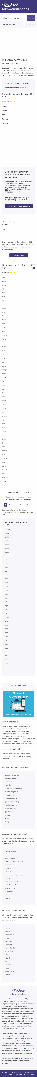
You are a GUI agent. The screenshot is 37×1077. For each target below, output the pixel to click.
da (6, 656)
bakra (4, 358)
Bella (4, 397)
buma (4, 481)
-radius (7, 965)
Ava (3, 351)
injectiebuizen (10, 795)
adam (7, 529)
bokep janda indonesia (13, 788)
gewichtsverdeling (12, 802)
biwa (4, 431)
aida (7, 537)
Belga (4, 393)
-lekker (7, 928)
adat (7, 533)
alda (7, 541)
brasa (4, 474)
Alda (4, 293)
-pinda (7, 961)
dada (4, 106)
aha (6, 610)
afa (6, 602)
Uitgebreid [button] (30, 24)
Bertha (4, 408)
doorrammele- (10, 865)
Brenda (5, 478)
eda (6, 659)
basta (4, 377)
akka (4, 285)
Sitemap (11, 1075)
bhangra (5, 416)
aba (6, 567)
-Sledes (8, 941)
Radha (5, 119)
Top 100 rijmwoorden (18, 685)
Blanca (4, 443)
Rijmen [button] (31, 18)
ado (6, 590)
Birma (4, 428)
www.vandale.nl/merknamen (21, 1053)
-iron (7, 975)
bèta (4, 412)
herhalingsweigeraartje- (14, 875)
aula (3, 343)
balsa (4, 366)
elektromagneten (11, 792)
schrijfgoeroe (10, 808)
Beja (3, 385)
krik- (7, 878)
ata (6, 636)
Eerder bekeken (9, 24)
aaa (6, 563)
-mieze (7, 931)
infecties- (8, 855)
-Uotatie (8, 951)
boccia (4, 451)
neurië (7, 785)
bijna (4, 420)
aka (6, 613)
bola (3, 462)
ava (6, 640)
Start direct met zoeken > (19, 206)
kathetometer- (10, 868)
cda (6, 652)
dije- (7, 895)
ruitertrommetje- (11, 885)
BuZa (4, 485)
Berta (4, 401)
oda (6, 667)
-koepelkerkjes (10, 948)
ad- (3, 229)
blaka (4, 439)
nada (4, 115)
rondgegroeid (10, 805)
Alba (4, 289)
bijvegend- (9, 891)
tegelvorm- (9, 888)
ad (6, 571)
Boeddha (5, 454)
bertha (4, 404)
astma (4, 335)
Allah (4, 300)
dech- (7, 871)
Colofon (19, 1075)
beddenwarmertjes (12, 775)
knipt (7, 818)
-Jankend (8, 971)
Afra (3, 277)
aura (4, 347)
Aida (4, 281)
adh (6, 583)
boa (3, 447)
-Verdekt (8, 945)
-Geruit (7, 958)
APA (3, 324)
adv (6, 598)
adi (6, 586)
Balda (4, 362)
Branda (5, 470)
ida (6, 663)
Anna (4, 320)
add (6, 575)
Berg (7, 822)
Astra (4, 339)
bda (6, 648)
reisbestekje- (10, 851)
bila (3, 424)
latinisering (9, 782)
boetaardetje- (10, 858)
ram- (7, 898)
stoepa (7, 815)
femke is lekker (11, 778)
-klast (7, 968)
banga (4, 370)
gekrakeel (9, 812)
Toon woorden (18, 255)
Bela (3, 389)
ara (3, 327)
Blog (4, 1075)
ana (3, 312)
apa (6, 629)
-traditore (9, 935)
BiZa (4, 435)
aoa (6, 625)
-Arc (6, 955)
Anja (4, 316)
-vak (7, 938)
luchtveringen (10, 798)
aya (3, 354)
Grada (5, 110)
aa (6, 559)
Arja (3, 331)
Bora (4, 466)
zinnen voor (17, 88)
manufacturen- (11, 881)
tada (7, 552)
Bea (3, 381)
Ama (4, 308)
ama (4, 304)
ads (6, 594)
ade (6, 579)
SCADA (5, 123)
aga (6, 606)
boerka (4, 458)
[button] (33, 268)
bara (4, 374)
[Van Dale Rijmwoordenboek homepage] (11, 5)
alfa (3, 297)
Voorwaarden (29, 1075)
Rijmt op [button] (6, 18)
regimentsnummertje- (13, 861)
